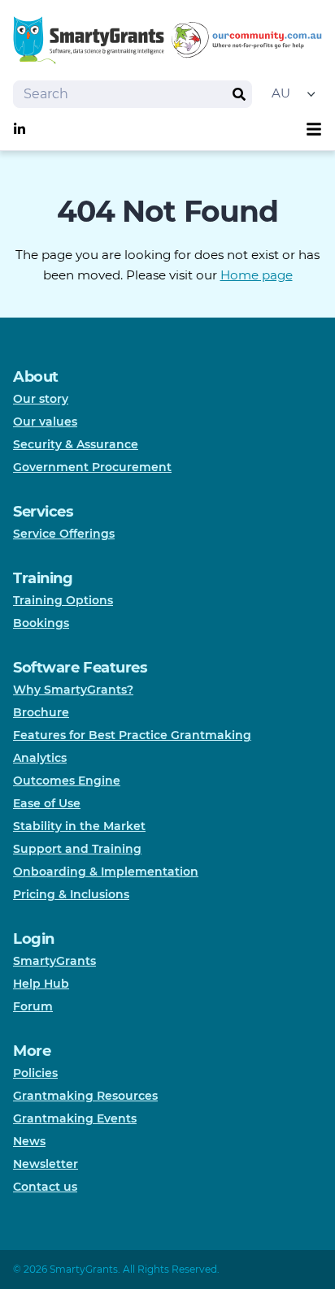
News (29, 1141)
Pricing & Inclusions (71, 894)
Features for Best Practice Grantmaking (132, 735)
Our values (45, 421)
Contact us (45, 1186)
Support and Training (77, 848)
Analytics (40, 757)
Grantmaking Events (75, 1118)
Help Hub (41, 983)
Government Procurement (92, 467)
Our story (40, 398)
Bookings (41, 623)
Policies (35, 1073)
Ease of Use (46, 803)
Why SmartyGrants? (73, 689)
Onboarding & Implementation (105, 871)
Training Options (63, 600)
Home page (256, 275)
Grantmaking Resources (85, 1095)
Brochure (41, 712)
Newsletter (45, 1164)
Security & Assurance (75, 444)
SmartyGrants (54, 961)
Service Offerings (64, 533)
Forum (33, 1006)
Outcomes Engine (66, 780)
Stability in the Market (79, 826)
